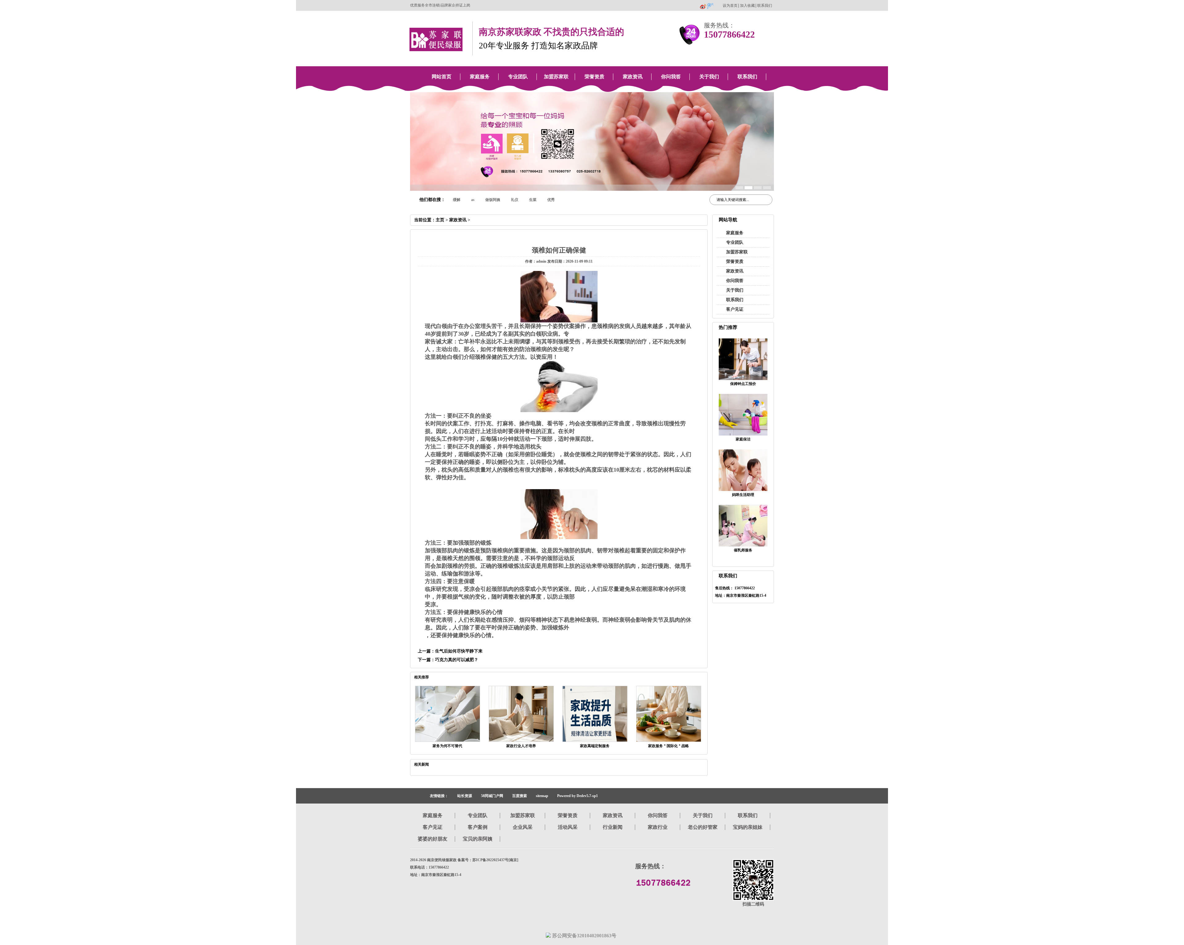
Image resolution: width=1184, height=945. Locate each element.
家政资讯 (633, 76)
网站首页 (441, 76)
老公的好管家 (702, 827)
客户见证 (734, 309)
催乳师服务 (743, 550)
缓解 (456, 200)
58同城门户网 (492, 796)
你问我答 (671, 76)
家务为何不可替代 (447, 746)
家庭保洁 (743, 439)
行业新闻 (613, 827)
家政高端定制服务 (595, 746)
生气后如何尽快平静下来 (459, 651)
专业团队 (518, 76)
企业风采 (522, 827)
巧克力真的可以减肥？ (456, 659)
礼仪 (514, 200)
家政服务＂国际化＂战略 (668, 746)
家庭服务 (480, 76)
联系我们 (764, 6)
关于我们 (709, 76)
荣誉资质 (594, 76)
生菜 (532, 200)
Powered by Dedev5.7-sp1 (577, 796)
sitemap (542, 796)
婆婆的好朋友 (432, 838)
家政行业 (658, 827)
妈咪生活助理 (743, 495)
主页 (440, 220)
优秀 (551, 200)
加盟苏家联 (556, 76)
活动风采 (568, 827)
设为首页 (730, 6)
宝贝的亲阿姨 (477, 838)
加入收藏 (747, 6)
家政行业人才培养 (521, 746)
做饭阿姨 (492, 200)
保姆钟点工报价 (743, 384)
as (473, 200)
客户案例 (477, 827)
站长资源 (464, 796)
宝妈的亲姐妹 (748, 827)
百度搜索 (519, 796)
